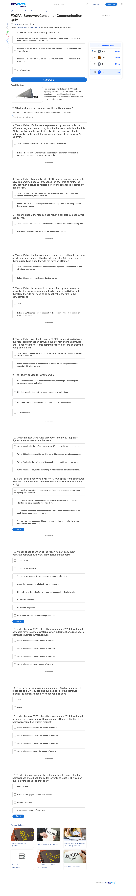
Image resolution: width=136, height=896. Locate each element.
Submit (18, 529)
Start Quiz (48, 79)
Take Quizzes (96, 4)
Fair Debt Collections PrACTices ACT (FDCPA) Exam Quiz (75, 844)
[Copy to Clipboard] (7, 43)
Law (15, 24)
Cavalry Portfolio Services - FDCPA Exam (20, 866)
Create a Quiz (111, 4)
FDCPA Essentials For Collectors (48, 844)
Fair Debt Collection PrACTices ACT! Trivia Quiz (48, 866)
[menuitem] (97, 5)
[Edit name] (106, 72)
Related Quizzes (17, 825)
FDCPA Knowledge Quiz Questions (19, 844)
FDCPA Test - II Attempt (72, 866)
